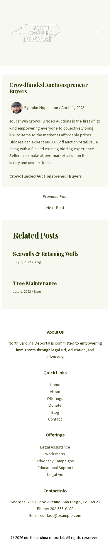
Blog (37, 261)
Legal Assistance (55, 447)
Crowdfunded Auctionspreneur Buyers (45, 176)
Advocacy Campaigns (55, 461)
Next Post (55, 208)
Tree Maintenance (35, 283)
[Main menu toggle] (97, 33)
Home (55, 384)
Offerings (55, 398)
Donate (55, 405)
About (55, 391)
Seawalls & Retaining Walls (45, 253)
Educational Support (55, 467)
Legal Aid (55, 474)
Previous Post (55, 196)
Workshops (55, 453)
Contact (55, 419)
